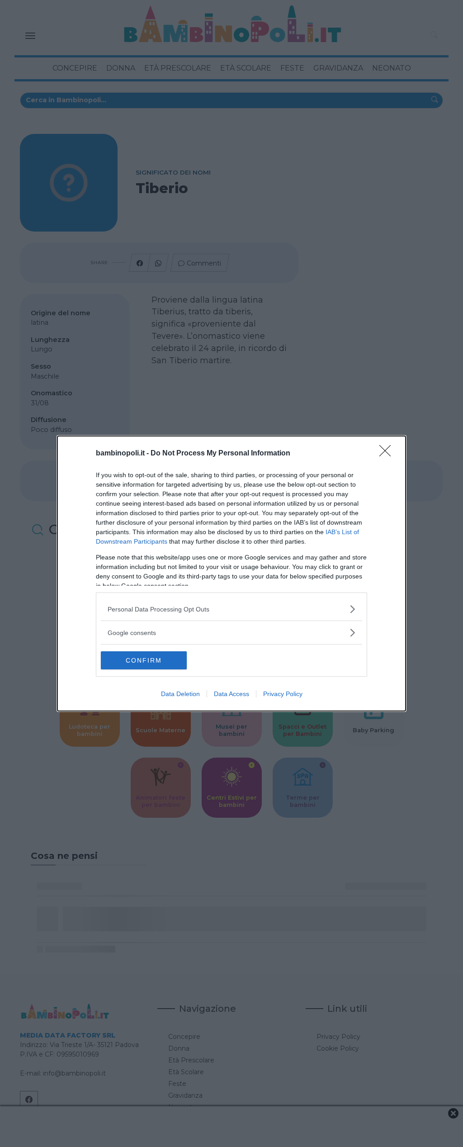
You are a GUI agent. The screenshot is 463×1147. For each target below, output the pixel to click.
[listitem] (231, 609)
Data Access (231, 693)
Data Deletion (180, 693)
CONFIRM (144, 660)
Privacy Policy (282, 693)
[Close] (388, 453)
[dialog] (231, 573)
